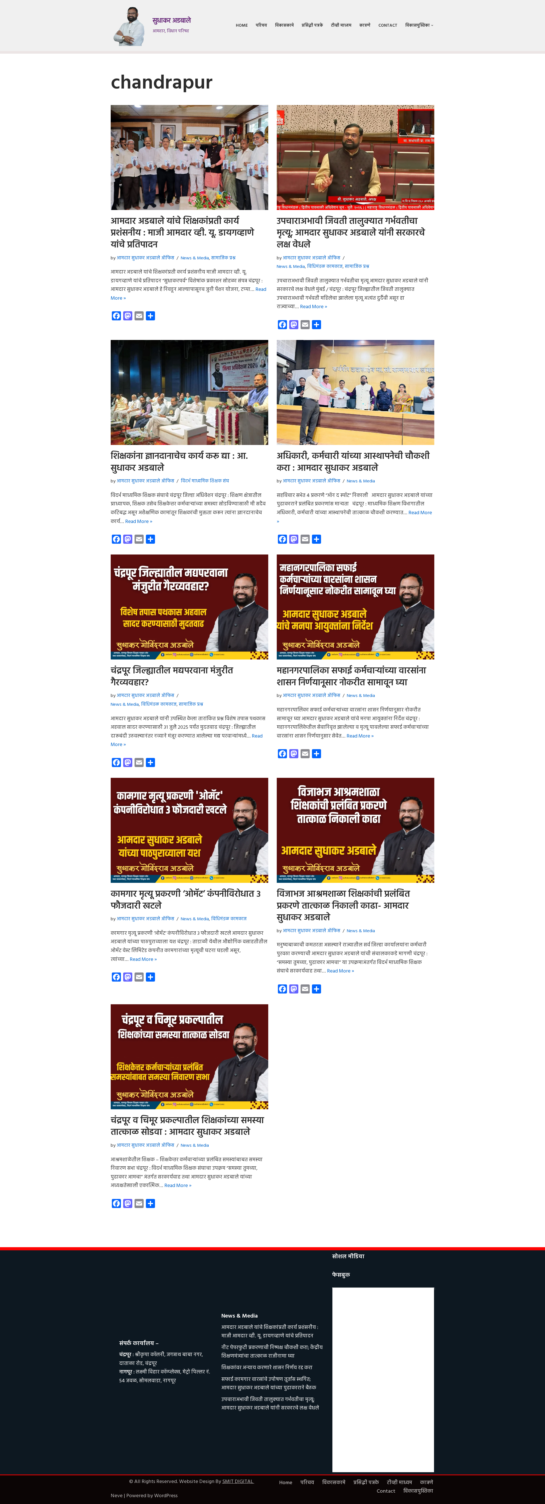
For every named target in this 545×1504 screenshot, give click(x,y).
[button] (432, 25)
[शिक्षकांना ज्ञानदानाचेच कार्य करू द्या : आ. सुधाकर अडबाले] (189, 392)
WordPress (166, 1496)
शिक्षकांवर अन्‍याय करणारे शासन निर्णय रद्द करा (267, 1368)
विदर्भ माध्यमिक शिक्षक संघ (205, 481)
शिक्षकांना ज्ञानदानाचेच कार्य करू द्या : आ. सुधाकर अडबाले (179, 462)
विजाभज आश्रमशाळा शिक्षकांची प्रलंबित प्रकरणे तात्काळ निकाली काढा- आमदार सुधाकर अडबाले (343, 906)
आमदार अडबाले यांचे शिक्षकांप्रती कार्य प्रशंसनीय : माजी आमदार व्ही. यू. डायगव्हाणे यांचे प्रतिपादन (182, 233)
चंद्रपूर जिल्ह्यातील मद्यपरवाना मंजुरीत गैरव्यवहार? (172, 677)
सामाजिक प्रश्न (223, 258)
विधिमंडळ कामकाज (325, 266)
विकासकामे (284, 25)
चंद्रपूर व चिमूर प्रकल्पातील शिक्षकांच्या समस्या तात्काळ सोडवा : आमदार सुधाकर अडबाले (187, 1127)
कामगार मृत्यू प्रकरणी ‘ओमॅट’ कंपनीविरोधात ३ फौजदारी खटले (186, 900)
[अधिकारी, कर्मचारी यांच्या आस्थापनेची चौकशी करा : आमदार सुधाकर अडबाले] (355, 392)
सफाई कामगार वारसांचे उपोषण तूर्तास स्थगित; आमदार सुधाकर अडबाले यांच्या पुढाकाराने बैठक (268, 1383)
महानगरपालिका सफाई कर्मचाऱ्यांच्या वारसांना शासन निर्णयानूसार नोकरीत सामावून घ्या (351, 677)
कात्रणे (364, 25)
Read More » (313, 307)
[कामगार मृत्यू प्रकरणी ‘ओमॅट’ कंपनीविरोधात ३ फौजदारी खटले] (189, 830)
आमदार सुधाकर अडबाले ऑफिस (145, 258)
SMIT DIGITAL (238, 1482)
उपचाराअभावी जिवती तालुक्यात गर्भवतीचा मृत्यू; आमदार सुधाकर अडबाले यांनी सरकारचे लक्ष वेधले (351, 233)
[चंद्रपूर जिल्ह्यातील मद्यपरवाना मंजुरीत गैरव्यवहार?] (189, 606)
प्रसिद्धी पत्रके (312, 25)
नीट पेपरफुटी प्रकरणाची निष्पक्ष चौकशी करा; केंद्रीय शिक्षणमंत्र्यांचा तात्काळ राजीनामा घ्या (272, 1352)
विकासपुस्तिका (418, 1491)
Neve (117, 1496)
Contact (387, 25)
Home (242, 25)
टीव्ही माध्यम (341, 25)
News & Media (195, 258)
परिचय (261, 25)
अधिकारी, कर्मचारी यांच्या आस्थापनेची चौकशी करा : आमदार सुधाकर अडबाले (353, 462)
